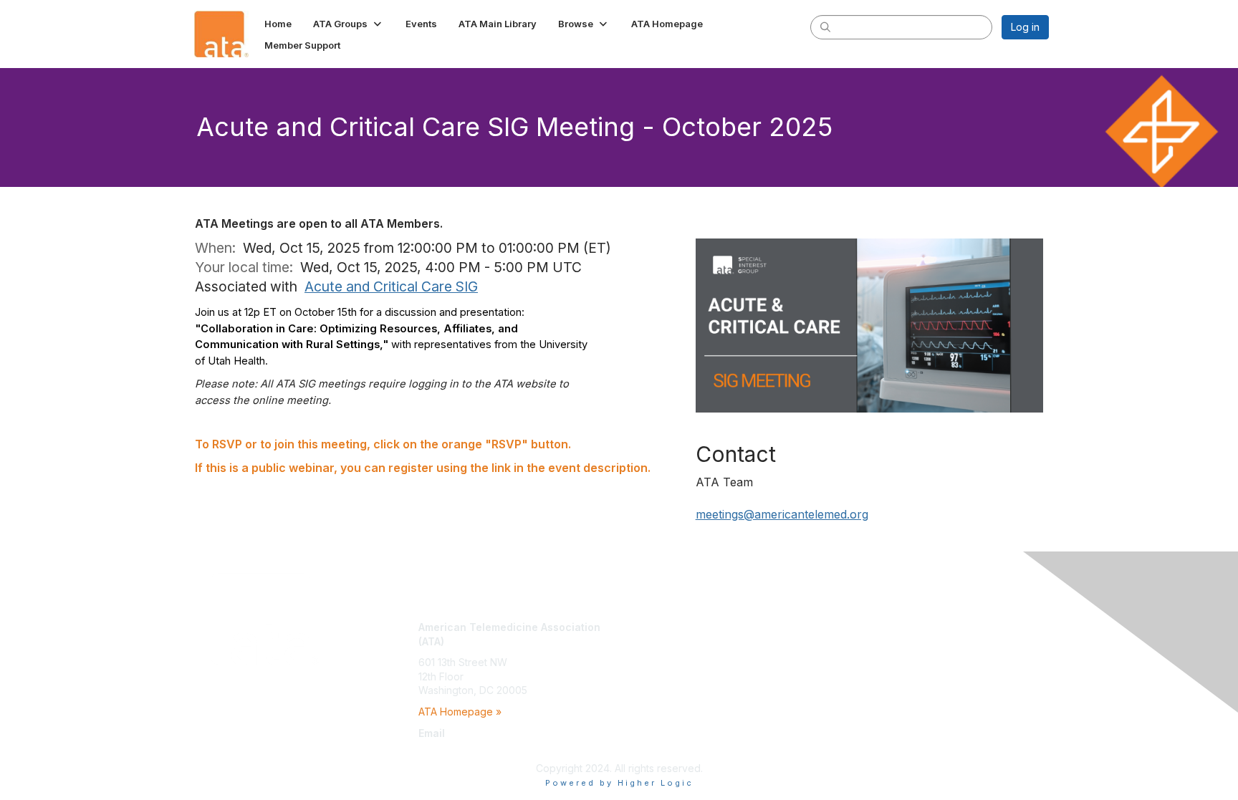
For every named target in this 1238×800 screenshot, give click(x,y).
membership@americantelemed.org (502, 747)
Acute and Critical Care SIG (391, 286)
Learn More (652, 655)
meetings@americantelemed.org (782, 514)
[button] (348, 23)
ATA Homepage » (460, 711)
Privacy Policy (865, 655)
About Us (853, 627)
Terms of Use (864, 641)
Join (635, 627)
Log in (1025, 27)
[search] (825, 26)
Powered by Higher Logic (619, 783)
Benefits (644, 641)
